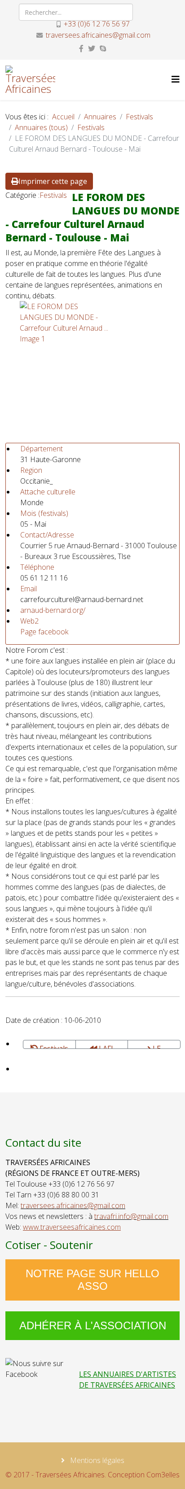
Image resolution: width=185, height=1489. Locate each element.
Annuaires (100, 117)
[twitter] (91, 48)
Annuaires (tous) (41, 127)
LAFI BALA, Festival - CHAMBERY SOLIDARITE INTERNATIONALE (104, 1046)
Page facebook (44, 632)
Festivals (139, 117)
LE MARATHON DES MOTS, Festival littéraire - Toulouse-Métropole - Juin (154, 1046)
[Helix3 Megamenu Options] (176, 79)
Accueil (63, 117)
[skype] (103, 48)
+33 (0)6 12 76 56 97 (97, 24)
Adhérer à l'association (92, 1325)
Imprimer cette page (52, 181)
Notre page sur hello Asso (92, 1279)
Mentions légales (96, 1460)
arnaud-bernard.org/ (52, 610)
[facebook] (81, 48)
